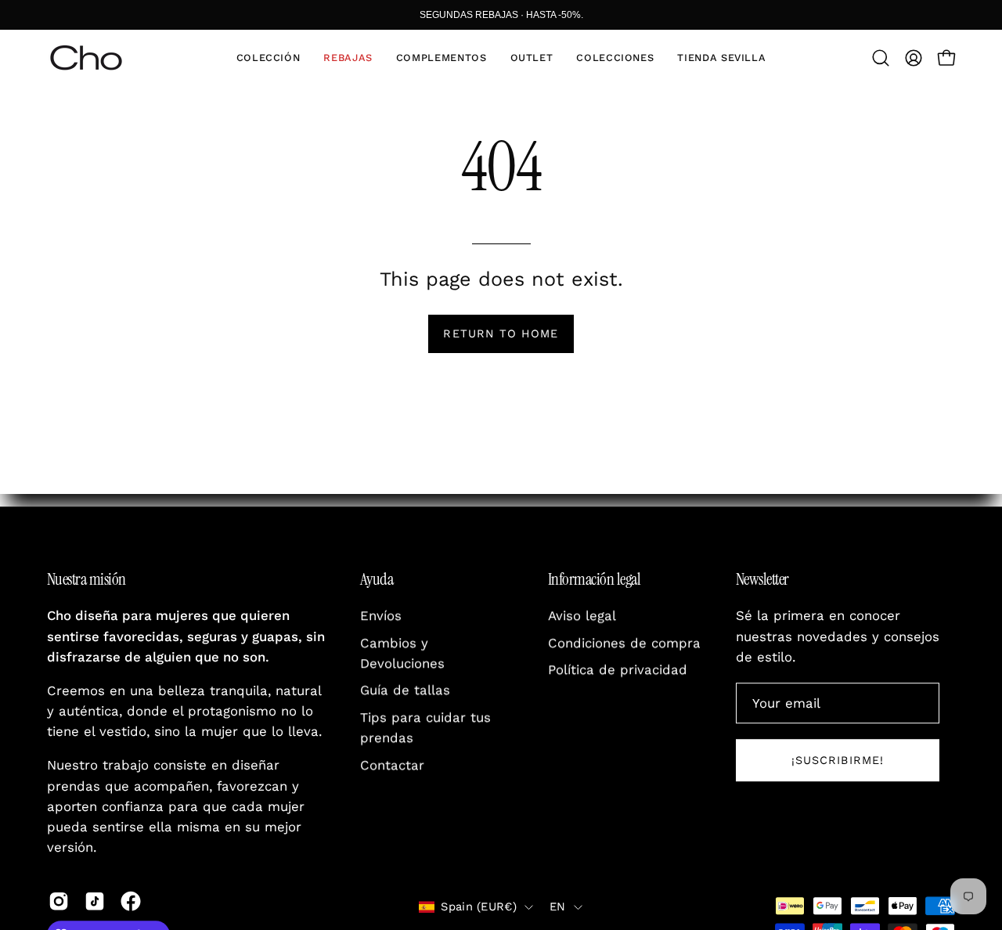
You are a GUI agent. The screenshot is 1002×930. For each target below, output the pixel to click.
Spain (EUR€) (479, 906)
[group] (501, 15)
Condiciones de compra (624, 643)
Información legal (594, 579)
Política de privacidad (617, 670)
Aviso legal (582, 616)
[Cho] (86, 57)
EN (558, 906)
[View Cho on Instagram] (58, 901)
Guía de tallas (405, 690)
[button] (268, 58)
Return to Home (500, 333)
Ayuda (376, 579)
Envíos (381, 616)
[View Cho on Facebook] (130, 901)
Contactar (392, 765)
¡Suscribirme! (837, 760)
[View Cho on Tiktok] (94, 901)
